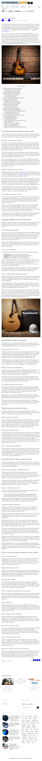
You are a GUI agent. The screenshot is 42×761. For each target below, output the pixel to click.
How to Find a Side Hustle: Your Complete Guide (7, 690)
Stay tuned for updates (27, 704)
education (28, 720)
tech (34, 735)
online (36, 731)
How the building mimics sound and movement (14, 97)
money (32, 731)
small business (30, 733)
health (23, 726)
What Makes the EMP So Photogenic (10, 99)
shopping (24, 733)
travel (23, 740)
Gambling (24, 724)
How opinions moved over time (11, 107)
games (28, 724)
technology (24, 737)
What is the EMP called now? (10, 116)
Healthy (34, 726)
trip (27, 740)
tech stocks (30, 737)
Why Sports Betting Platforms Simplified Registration (14, 724)
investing (36, 729)
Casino (26, 718)
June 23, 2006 (34, 686)
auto (26, 716)
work (12, 661)
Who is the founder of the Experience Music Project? (15, 120)
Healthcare (28, 726)
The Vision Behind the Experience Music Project (12, 88)
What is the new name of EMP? (11, 124)
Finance (27, 722)
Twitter (30, 740)
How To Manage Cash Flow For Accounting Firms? (21, 682)
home (23, 729)
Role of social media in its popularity (12, 108)
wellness (28, 742)
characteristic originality (25, 173)
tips (36, 737)
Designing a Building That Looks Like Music (11, 93)
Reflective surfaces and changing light (12, 101)
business (5, 20)
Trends (11, 20)
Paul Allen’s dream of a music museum (12, 89)
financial (33, 722)
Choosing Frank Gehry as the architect (12, 91)
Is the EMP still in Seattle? (10, 119)
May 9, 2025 (17, 20)
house (27, 729)
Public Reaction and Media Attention (10, 104)
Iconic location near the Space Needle (12, 103)
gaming (33, 724)
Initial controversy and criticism (11, 105)
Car (22, 718)
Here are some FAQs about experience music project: (13, 115)
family (23, 722)
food (37, 722)
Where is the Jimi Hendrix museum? (12, 125)
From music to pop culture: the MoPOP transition (14, 111)
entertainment (35, 720)
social (36, 733)
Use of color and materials (10, 96)
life (22, 731)
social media (24, 735)
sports (30, 735)
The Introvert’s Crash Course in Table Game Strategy (15, 738)
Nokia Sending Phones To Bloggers (34, 688)
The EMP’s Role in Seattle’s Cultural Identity (11, 109)
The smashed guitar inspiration (11, 95)
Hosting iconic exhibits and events (11, 112)
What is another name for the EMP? (12, 123)
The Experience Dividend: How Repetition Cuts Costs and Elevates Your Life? (15, 747)
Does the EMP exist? (8, 121)
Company (9, 661)
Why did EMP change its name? (11, 117)
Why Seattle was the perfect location (12, 92)
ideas (31, 729)
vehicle (35, 740)
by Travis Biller (24, 20)
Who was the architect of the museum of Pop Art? (14, 126)
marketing (27, 731)
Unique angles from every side (10, 100)
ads (23, 716)
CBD (30, 718)
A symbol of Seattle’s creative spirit (11, 113)
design (23, 720)
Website (23, 742)
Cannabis (36, 716)
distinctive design (5, 31)
